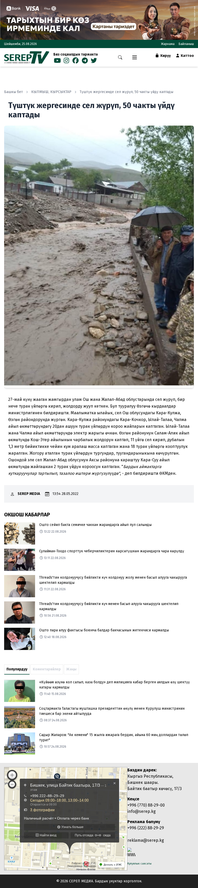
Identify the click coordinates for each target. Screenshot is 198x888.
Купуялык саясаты (139, 863)
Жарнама (168, 44)
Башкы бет (13, 92)
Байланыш (186, 44)
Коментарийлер (47, 669)
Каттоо (187, 55)
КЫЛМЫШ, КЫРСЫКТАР (51, 92)
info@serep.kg (141, 811)
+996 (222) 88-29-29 (145, 827)
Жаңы (71, 669)
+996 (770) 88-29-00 (146, 805)
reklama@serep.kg (145, 840)
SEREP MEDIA (29, 494)
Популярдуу (16, 669)
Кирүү (165, 55)
